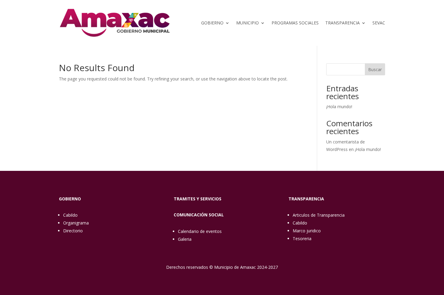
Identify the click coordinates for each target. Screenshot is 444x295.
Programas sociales (295, 23)
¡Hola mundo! (339, 106)
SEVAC (378, 23)
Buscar (375, 69)
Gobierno (212, 23)
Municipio (247, 23)
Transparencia (342, 23)
